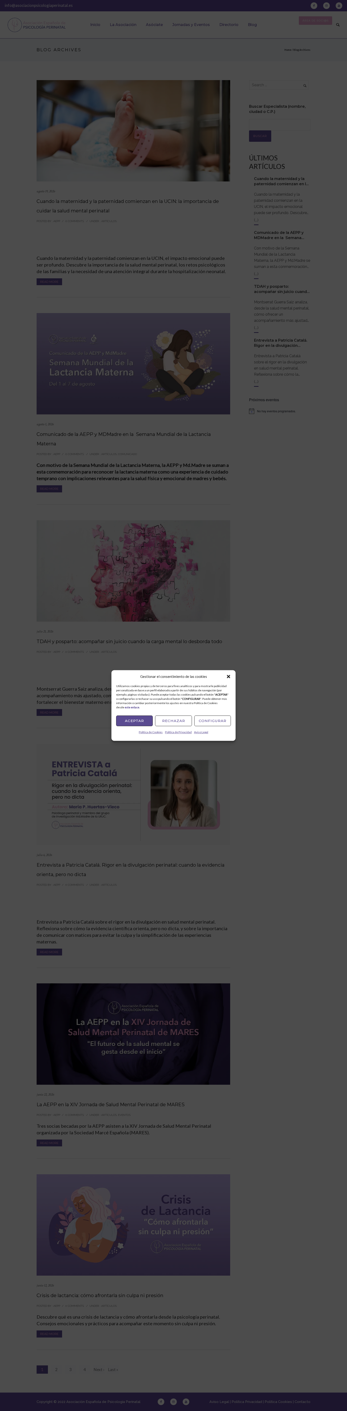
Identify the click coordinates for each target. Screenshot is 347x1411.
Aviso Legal (201, 732)
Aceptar (134, 720)
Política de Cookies (151, 732)
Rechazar (173, 720)
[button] (228, 676)
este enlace (132, 707)
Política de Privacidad (178, 732)
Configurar (212, 720)
